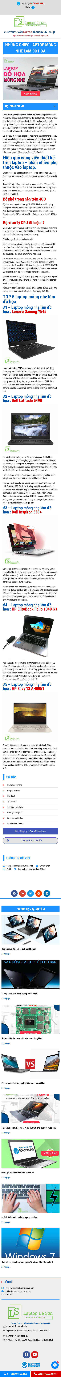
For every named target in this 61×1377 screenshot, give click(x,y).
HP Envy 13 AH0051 (28, 688)
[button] (30, 840)
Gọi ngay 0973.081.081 (47, 1374)
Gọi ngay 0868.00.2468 (17, 1374)
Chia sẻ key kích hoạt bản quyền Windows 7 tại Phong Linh (27, 1262)
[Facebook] (26, 1354)
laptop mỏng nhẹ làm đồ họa (33, 869)
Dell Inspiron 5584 (27, 512)
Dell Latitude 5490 (27, 400)
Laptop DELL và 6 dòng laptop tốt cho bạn (19, 993)
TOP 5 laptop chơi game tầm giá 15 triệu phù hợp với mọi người (28, 1128)
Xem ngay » (5, 954)
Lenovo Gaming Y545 (29, 311)
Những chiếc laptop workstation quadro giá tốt (21, 1038)
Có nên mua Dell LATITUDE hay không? (18, 949)
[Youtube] (34, 1354)
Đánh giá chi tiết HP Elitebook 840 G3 (17, 1172)
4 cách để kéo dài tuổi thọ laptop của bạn (19, 1217)
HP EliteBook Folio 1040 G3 (34, 609)
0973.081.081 (36, 3)
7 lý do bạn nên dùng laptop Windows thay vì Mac (23, 1083)
